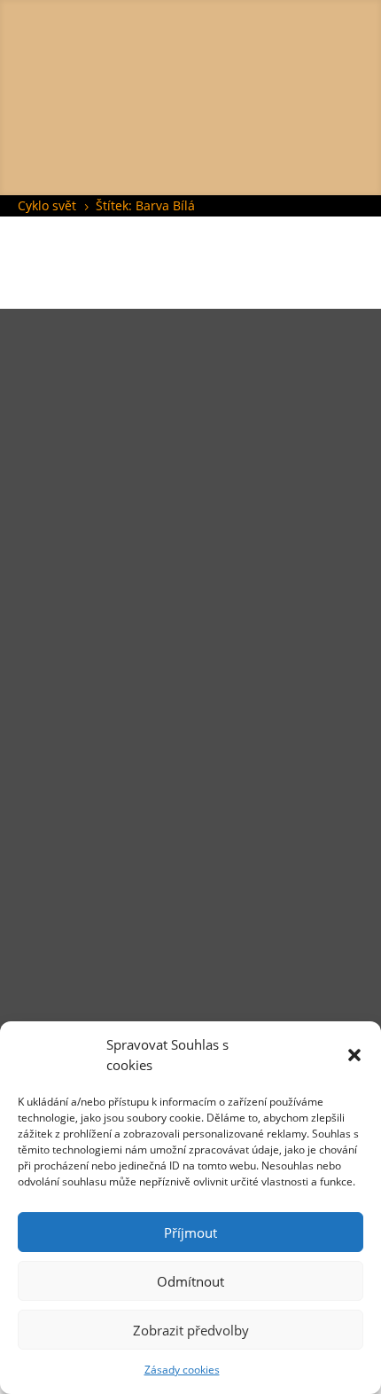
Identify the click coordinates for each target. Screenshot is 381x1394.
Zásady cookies (182, 1369)
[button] (354, 1055)
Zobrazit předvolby (191, 1330)
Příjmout (190, 1232)
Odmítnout (190, 1281)
